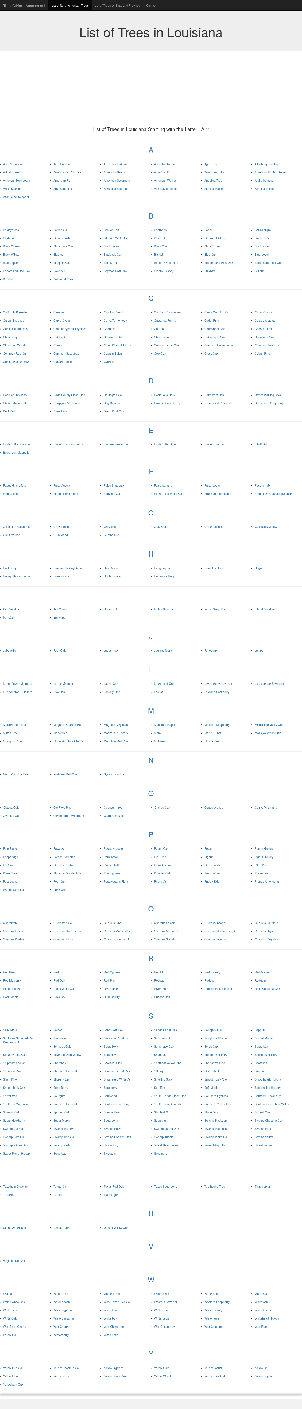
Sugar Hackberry (14, 1120)
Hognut (259, 568)
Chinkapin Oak (113, 337)
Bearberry (160, 230)
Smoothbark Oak (14, 1087)
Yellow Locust (213, 1368)
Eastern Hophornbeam (68, 444)
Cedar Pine (211, 320)
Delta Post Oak (214, 395)
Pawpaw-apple (113, 848)
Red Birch (59, 972)
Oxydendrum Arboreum (68, 816)
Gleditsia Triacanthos (16, 527)
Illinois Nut (110, 609)
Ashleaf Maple (213, 189)
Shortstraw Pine (214, 1063)
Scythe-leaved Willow (67, 1055)
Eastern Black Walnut (17, 444)
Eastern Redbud (215, 444)
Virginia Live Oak (14, 1261)
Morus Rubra (212, 733)
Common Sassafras (66, 353)
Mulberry (160, 741)
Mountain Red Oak (116, 741)
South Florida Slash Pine (170, 1096)
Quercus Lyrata (13, 931)
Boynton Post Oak (115, 271)
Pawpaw (58, 848)
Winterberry (61, 1335)
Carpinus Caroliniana (167, 312)
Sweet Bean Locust (166, 1145)
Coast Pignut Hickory (117, 345)
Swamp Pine (263, 1129)
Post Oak (59, 881)
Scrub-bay (261, 1046)
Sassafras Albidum (116, 1038)
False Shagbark (114, 485)
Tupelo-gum (111, 1195)
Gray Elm (110, 527)
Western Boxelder (165, 1302)
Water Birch (161, 1294)
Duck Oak (9, 411)
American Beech (114, 172)
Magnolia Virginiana (116, 725)
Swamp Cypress (13, 1129)
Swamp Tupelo (163, 1137)
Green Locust (213, 527)
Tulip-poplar (262, 1186)
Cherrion (159, 329)
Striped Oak (262, 1112)
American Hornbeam (16, 180)
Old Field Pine (62, 807)
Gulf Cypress (11, 535)
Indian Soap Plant (215, 609)
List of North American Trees (70, 5)
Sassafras (59, 1038)
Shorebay (59, 1063)
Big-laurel (9, 238)
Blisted (158, 254)
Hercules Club (213, 568)
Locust (158, 692)
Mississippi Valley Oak (269, 725)
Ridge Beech (11, 989)
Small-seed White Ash (118, 1079)
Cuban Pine (262, 353)
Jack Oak (59, 650)
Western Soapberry (217, 1302)
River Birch (111, 989)
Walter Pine (60, 1294)
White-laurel (212, 1318)
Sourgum (59, 1096)
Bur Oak (8, 279)
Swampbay (111, 1145)
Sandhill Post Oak (165, 1030)
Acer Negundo (12, 164)
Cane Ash (59, 312)
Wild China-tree (114, 1326)
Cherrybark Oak (214, 329)
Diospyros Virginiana (66, 403)
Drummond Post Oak (218, 403)
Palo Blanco (10, 848)
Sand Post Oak (113, 1030)
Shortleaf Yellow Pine (167, 1063)
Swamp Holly (112, 1129)
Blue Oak (210, 254)
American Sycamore (117, 180)
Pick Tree (160, 857)
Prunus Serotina (13, 890)
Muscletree (211, 741)
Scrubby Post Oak (15, 1055)
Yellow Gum (161, 1368)
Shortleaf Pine (113, 1063)
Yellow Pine (10, 1376)
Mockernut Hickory (116, 733)
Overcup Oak (11, 816)
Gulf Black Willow (266, 527)
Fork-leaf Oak (112, 494)
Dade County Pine (15, 395)
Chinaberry (10, 337)
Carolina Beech (114, 312)
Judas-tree (111, 650)
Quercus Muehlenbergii (219, 931)
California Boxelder (15, 312)
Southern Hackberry (268, 1096)
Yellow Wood (162, 1376)
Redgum (260, 980)
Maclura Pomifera (14, 725)
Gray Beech (61, 527)
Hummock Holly (164, 576)
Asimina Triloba (265, 189)
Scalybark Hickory (216, 1038)
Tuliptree (8, 1195)
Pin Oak (8, 865)
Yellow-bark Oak (215, 1376)
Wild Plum (261, 1326)
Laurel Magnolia (63, 683)
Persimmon (111, 857)
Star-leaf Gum (163, 1112)
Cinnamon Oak (264, 337)
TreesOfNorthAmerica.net (24, 5)
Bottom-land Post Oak (218, 263)
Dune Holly (60, 411)
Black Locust (112, 246)
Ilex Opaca (60, 609)
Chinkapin (59, 337)
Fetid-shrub (262, 485)
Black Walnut (263, 246)
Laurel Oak (111, 683)
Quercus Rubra (63, 939)
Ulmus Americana (14, 1228)
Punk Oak (59, 890)
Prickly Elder (212, 881)
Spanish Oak (11, 1112)
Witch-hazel (111, 1335)
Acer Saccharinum (116, 164)
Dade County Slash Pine (69, 395)
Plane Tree (10, 873)
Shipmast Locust (14, 1063)
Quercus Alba (112, 923)
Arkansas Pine (62, 189)
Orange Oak (162, 807)
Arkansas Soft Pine (116, 189)
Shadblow (110, 1055)
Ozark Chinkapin (114, 816)
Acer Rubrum (62, 164)
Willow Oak (10, 1335)
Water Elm (211, 1294)
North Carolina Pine (16, 774)
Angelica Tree (213, 180)
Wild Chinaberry (164, 1326)
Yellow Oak (262, 1368)
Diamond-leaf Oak (15, 403)
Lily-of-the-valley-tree (218, 683)
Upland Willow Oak (116, 1228)
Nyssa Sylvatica (114, 774)
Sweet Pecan (263, 1145)
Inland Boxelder (265, 609)
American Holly (214, 172)
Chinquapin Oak (214, 337)
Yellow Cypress (113, 1368)
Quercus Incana (214, 923)
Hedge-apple (162, 568)
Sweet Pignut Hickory (17, 1153)
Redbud (209, 980)
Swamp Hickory (63, 1129)
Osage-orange (213, 807)
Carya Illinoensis (13, 320)
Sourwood (110, 1096)
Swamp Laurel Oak (166, 1129)
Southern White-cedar (168, 1104)
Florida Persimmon (65, 494)
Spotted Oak (61, 1112)
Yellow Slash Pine (115, 1376)
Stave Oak (211, 1112)
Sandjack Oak (213, 1030)
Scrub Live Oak (164, 1046)
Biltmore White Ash (116, 238)
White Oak (10, 1318)
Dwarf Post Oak (114, 411)
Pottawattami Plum (116, 881)
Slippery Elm (61, 1079)
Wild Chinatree (214, 1326)
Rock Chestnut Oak (267, 989)
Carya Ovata (61, 320)
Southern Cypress (216, 1096)
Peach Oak (161, 848)
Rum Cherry (112, 997)
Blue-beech (262, 254)
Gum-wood (60, 535)
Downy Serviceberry (167, 403)
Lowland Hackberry (216, 692)
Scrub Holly (111, 1046)
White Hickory (213, 1310)
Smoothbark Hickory (268, 1079)
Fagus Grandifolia (14, 485)
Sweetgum (111, 1153)
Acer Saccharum (165, 164)
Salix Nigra (10, 1030)
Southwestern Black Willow (272, 1104)
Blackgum (59, 254)
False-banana (163, 485)
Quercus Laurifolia (267, 923)
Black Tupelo (212, 246)
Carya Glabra (263, 312)
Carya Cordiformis (216, 312)
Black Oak (160, 246)
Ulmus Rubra (61, 1228)
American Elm (163, 172)
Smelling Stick (163, 1079)
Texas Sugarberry (165, 1186)
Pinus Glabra (162, 865)
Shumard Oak (12, 1071)
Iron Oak (8, 617)
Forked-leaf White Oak (168, 494)
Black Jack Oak (63, 246)
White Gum (161, 1310)
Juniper (259, 650)
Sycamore (160, 1153)
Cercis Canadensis (15, 329)
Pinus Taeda (212, 865)
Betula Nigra (263, 230)
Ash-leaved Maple (166, 189)
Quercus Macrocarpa (67, 931)
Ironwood (59, 617)
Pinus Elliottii (112, 865)
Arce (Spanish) (12, 189)
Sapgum (260, 1030)
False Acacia (61, 485)
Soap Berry (60, 1087)
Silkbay (158, 1071)
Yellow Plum (61, 1376)
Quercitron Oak (63, 923)
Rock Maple (10, 997)
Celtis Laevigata (265, 320)
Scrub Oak (211, 1046)
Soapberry (110, 1087)
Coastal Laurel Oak (166, 345)
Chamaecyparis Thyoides (69, 329)
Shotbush (261, 1063)
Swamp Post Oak (14, 1137)
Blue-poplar (10, 263)
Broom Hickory (163, 271)
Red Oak (59, 980)
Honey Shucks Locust (17, 576)
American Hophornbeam (271, 172)
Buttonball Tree (63, 279)
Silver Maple (212, 1071)
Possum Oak (162, 873)
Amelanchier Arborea (67, 172)
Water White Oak (14, 1302)
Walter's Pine (112, 1294)
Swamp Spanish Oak (117, 1137)
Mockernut (60, 733)
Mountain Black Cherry (68, 741)
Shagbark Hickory (215, 1055)
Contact (151, 5)
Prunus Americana (267, 881)
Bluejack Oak (61, 263)
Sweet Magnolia (214, 1145)
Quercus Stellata (165, 939)
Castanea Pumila (165, 320)
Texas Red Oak (114, 1186)
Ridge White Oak (64, 989)
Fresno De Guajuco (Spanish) (274, 494)
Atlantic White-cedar (16, 197)
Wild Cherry (61, 1326)
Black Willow (11, 254)
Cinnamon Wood (14, 345)
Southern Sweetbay (116, 1104)
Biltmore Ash (61, 238)
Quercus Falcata (165, 923)
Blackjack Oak (113, 254)
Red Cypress (112, 972)
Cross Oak (211, 353)
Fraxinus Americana (217, 494)
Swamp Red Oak (64, 1137)
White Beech (11, 1310)
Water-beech (61, 1302)
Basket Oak (111, 230)
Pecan (208, 848)
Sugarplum (161, 1120)
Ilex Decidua (11, 609)
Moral (157, 733)
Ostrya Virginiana (266, 807)
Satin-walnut (162, 1038)
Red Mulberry (12, 980)
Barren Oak (60, 230)
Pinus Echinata (63, 865)
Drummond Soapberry (269, 403)
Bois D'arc (110, 263)
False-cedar (212, 485)
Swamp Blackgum (216, 1120)
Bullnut (259, 271)
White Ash (261, 1302)
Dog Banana (112, 403)
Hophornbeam (113, 576)
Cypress (109, 362)
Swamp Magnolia (215, 1129)
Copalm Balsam (114, 353)
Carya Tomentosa (115, 320)
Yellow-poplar (263, 1376)
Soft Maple (211, 1087)
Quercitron (10, 923)
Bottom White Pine (166, 263)
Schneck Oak (62, 1046)
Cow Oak (160, 353)
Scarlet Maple (264, 1038)
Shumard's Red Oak (117, 1071)
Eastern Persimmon (116, 444)
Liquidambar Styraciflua (270, 683)
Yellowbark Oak (13, 1384)
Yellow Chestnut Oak (66, 1368)
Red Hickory (212, 972)
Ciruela (58, 345)
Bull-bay (209, 271)
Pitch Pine (261, 865)
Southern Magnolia (15, 1104)
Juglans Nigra (163, 650)
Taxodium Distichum (16, 1186)
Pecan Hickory (264, 848)
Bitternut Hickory (215, 238)
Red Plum (110, 980)
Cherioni (109, 329)
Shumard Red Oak (65, 1071)
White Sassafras (64, 1318)
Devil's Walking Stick (268, 395)
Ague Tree (211, 164)
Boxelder (59, 271)
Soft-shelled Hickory (268, 1087)
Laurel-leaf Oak (164, 683)
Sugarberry (111, 1120)
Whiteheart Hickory (267, 1318)
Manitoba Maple (164, 725)
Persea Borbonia (64, 857)
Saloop (57, 1030)
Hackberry (9, 568)
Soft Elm (159, 1087)
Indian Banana (163, 609)
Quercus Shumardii (116, 939)
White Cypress (62, 1310)
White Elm (110, 1310)
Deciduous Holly (164, 395)
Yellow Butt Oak (13, 1368)
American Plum (63, 180)
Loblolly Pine (112, 692)
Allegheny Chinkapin (268, 164)
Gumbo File (111, 535)
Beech (208, 230)
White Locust (263, 1310)
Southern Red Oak (65, 1104)
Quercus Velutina (215, 939)
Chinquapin (161, 337)
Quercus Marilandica (117, 931)
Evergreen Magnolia (16, 452)
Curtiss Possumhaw (16, 362)
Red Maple (262, 972)
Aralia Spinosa (264, 180)
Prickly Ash (161, 881)
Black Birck (262, 238)
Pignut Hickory (264, 857)
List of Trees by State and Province (117, 5)
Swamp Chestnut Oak (269, 1120)
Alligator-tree (11, 172)
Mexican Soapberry (217, 725)
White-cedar (162, 1318)
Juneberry (211, 650)
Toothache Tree (214, 1186)
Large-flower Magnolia (17, 683)
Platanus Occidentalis (67, 873)
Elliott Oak (261, 444)
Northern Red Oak (65, 774)
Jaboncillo (9, 650)
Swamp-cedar (62, 1145)
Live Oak (59, 692)
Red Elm (159, 972)
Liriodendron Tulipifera (17, 692)
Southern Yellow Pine (218, 1104)
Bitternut (159, 238)
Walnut (7, 1294)
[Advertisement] (151, 92)
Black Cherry (11, 246)
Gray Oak (160, 527)
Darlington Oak (113, 395)
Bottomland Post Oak (268, 263)
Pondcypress (112, 873)
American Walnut (165, 180)
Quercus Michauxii (166, 931)
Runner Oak (162, 997)
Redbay (159, 980)
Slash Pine (10, 1079)
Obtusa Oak (11, 807)
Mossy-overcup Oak (268, 733)
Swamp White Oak (216, 1137)
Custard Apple (62, 362)
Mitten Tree (10, 733)
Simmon (260, 1071)
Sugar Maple (61, 1120)
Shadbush (160, 1055)
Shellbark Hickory (266, 1055)
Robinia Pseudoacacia (218, 989)
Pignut (208, 857)
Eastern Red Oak (165, 444)
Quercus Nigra (264, 931)
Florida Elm (10, 494)
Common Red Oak (15, 353)
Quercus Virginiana (267, 939)
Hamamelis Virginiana (67, 568)
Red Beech (10, 972)
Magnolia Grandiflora (67, 725)
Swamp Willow (264, 1137)
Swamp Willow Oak (15, 1145)
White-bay (110, 1318)
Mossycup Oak (12, 741)
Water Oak (262, 1294)
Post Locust (10, 881)
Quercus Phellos (13, 939)
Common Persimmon (268, 345)
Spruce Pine (112, 1112)
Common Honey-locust (219, 345)
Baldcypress (11, 230)
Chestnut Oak (264, 329)
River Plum (161, 989)
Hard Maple (111, 568)
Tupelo (57, 1195)
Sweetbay (59, 1153)
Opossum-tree (113, 807)
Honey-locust (61, 576)
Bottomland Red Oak (16, 271)
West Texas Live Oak (117, 1302)
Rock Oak (59, 997)
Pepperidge (10, 857)
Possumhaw (212, 873)
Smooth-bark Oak (215, 1079)
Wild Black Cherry (14, 1326)
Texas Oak (60, 1186)
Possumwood (263, 873)
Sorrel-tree (10, 1096)
